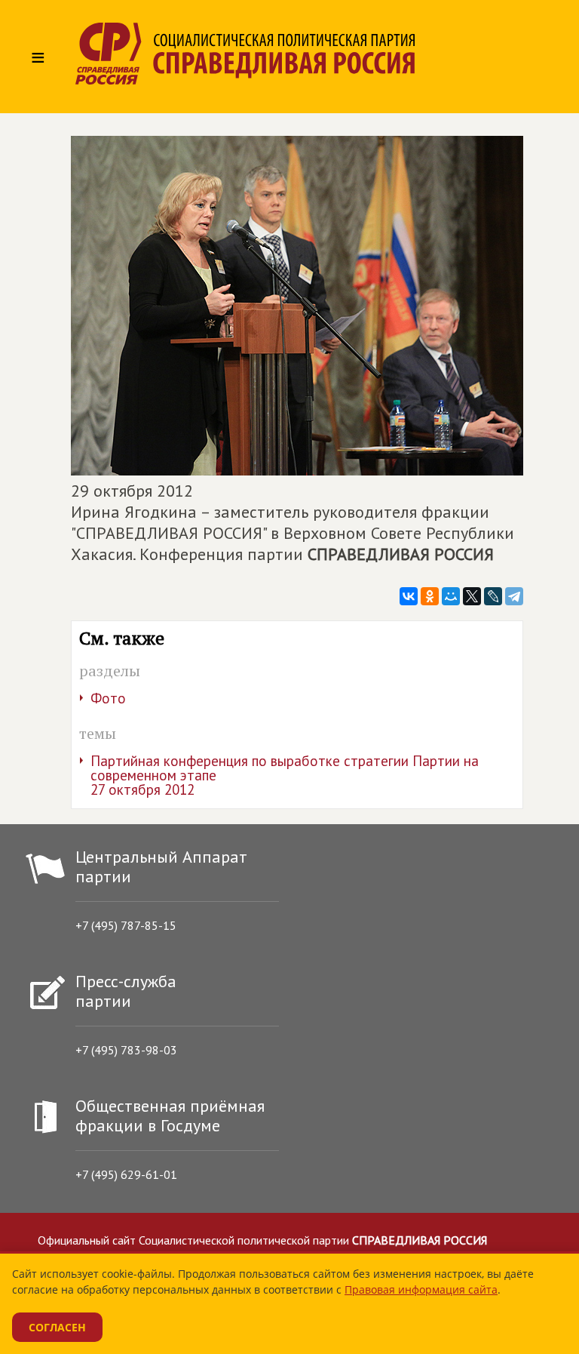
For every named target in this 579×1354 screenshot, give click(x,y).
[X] (472, 596)
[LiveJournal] (493, 596)
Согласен (57, 1327)
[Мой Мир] (451, 596)
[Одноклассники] (430, 596)
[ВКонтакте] (409, 596)
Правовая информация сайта (421, 1289)
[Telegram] (514, 596)
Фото (108, 698)
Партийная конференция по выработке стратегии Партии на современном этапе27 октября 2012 (284, 775)
